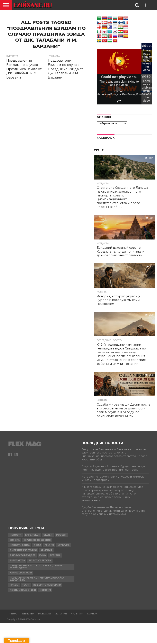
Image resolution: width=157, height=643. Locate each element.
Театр (25, 585)
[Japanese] (104, 32)
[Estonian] (115, 23)
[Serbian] (120, 36)
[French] (125, 23)
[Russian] (115, 36)
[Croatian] (125, 18)
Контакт (93, 613)
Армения (46, 550)
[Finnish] (120, 23)
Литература (17, 560)
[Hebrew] (115, 27)
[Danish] (104, 23)
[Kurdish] (120, 32)
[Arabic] (99, 18)
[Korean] (115, 32)
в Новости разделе (22, 555)
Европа (15, 540)
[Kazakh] (109, 32)
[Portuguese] (109, 36)
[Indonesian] (125, 27)
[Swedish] (99, 41)
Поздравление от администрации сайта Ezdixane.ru (37, 578)
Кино (42, 555)
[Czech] (99, 23)
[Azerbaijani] (109, 18)
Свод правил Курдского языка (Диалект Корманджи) (37, 566)
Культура (64, 545)
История (45, 590)
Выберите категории (23, 550)
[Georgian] (99, 27)
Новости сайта (20, 545)
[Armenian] (104, 18)
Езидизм (28, 613)
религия (55, 555)
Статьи (47, 535)
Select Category (40, 560)
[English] (109, 23)
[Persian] (104, 36)
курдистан (32, 535)
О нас (37, 545)
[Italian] (99, 32)
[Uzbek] (109, 41)
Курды (14, 585)
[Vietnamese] (115, 41)
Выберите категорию (47, 585)
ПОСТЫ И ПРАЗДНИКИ (23, 590)
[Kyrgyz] (125, 32)
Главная (12, 613)
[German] (104, 27)
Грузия (49, 545)
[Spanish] (125, 36)
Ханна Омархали (21, 572)
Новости (15, 535)
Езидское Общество (37, 540)
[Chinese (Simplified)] (120, 18)
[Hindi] (120, 27)
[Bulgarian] (115, 18)
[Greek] (109, 27)
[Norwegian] (99, 36)
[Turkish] (104, 41)
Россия (61, 535)
